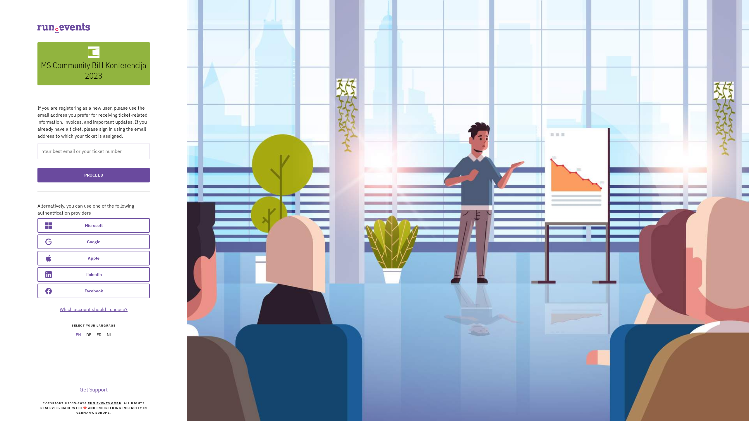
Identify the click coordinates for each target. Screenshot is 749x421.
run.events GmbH (105, 403)
